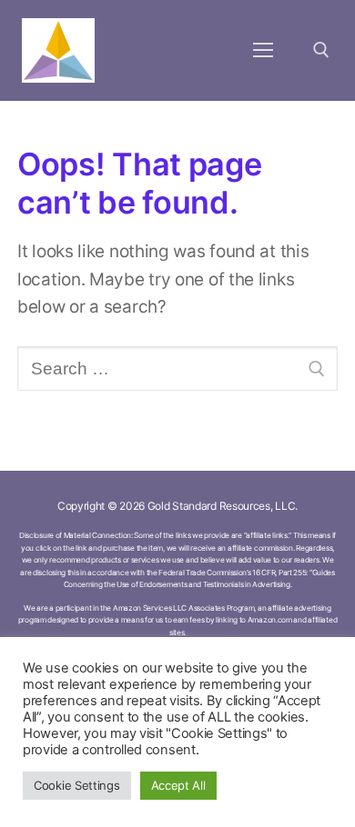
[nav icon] (262, 50)
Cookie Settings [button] (77, 785)
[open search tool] (321, 50)
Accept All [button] (178, 785)
